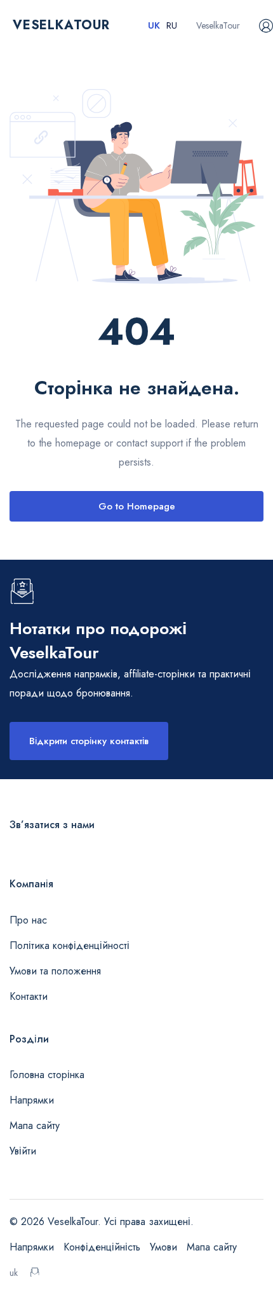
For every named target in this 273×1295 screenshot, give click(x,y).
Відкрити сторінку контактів (89, 741)
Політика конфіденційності (70, 945)
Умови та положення (55, 971)
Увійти (23, 1151)
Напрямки (32, 1100)
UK (154, 25)
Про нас (28, 920)
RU (171, 25)
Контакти (29, 996)
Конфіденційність (101, 1247)
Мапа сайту (35, 1125)
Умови (163, 1247)
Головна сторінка (47, 1074)
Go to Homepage (136, 506)
